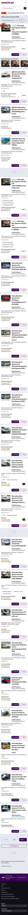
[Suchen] (25, 8)
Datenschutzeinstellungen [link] (7, 894)
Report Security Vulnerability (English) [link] (10, 898)
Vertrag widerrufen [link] (5, 888)
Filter (3, 13)
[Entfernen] (23, 13)
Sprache (3, 903)
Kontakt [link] (3, 890)
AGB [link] (2, 886)
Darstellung (4, 908)
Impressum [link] (3, 884)
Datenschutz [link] (4, 892)
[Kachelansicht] (25, 20)
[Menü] (25, 2)
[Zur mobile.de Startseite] (7, 3)
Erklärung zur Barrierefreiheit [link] (8, 896)
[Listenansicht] (21, 20)
